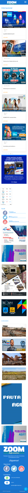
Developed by (22, 491)
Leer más (5, 37)
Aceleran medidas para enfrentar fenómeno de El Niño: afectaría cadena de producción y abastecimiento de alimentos (14, 377)
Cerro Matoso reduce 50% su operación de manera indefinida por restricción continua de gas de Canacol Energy (13, 362)
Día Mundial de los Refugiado (9, 82)
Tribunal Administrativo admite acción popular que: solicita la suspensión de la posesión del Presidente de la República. (12, 348)
